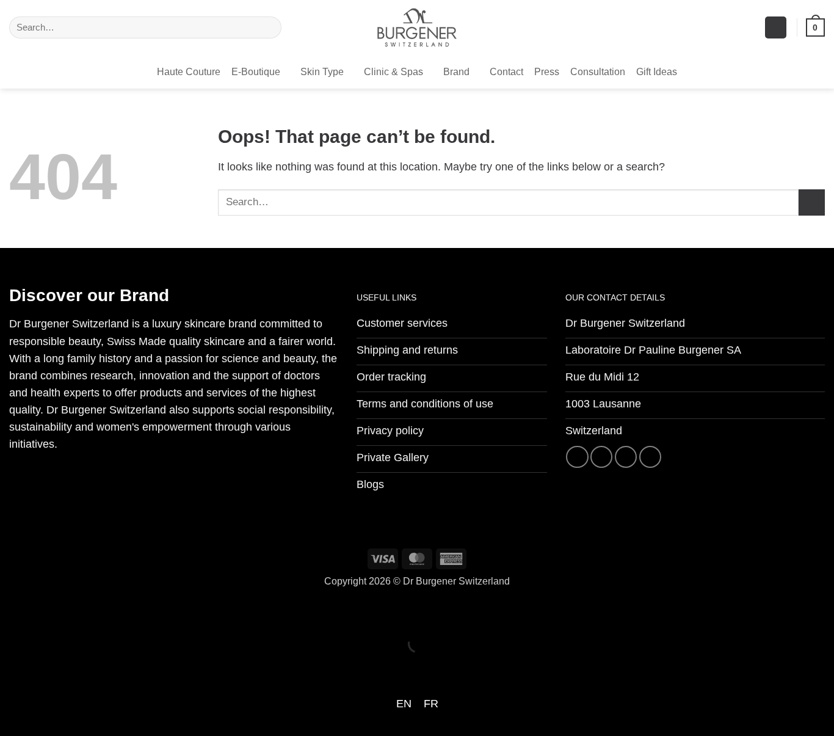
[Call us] (650, 457)
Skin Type (322, 72)
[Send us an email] (626, 457)
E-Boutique (255, 72)
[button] (775, 27)
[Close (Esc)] (132, 611)
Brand (456, 72)
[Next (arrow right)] (53, 666)
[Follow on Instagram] (601, 457)
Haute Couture (188, 72)
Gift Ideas (656, 72)
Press (546, 72)
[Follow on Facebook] (577, 457)
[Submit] (269, 27)
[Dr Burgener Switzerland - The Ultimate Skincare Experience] (417, 27)
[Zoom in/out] (13, 611)
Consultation (597, 72)
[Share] (92, 611)
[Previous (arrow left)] (13, 666)
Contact (506, 72)
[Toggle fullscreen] (53, 611)
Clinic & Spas (393, 72)
